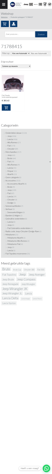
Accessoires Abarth (15, 183)
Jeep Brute (8, 279)
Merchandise (11, 152)
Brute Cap (17, 270)
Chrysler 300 (29, 270)
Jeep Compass (26, 279)
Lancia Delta (10, 298)
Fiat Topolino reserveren (16, 253)
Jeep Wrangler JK (14, 289)
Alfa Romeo (12, 142)
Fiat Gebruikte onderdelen (18, 228)
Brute (9, 158)
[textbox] (39, 53)
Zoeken (41, 34)
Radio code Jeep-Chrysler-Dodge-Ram (22, 231)
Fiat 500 (40, 269)
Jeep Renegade (10, 283)
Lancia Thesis (37, 299)
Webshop (4, 17)
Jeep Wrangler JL (12, 293)
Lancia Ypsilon (9, 303)
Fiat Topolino (9, 274)
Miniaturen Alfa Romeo (17, 241)
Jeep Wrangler (28, 284)
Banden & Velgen (12, 215)
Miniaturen (10, 234)
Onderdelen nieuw (13, 133)
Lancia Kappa (25, 299)
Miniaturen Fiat (13, 244)
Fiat (9, 145)
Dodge (10, 202)
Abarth (10, 174)
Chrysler (11, 148)
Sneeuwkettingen (14, 212)
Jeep (9, 136)
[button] (46, 468)
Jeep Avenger (37, 274)
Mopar (10, 171)
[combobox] (39, 53)
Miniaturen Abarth (15, 237)
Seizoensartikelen (13, 206)
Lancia (10, 139)
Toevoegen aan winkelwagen (6, 107)
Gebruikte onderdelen (15, 218)
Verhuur (8, 209)
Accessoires (10, 180)
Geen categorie (12, 177)
